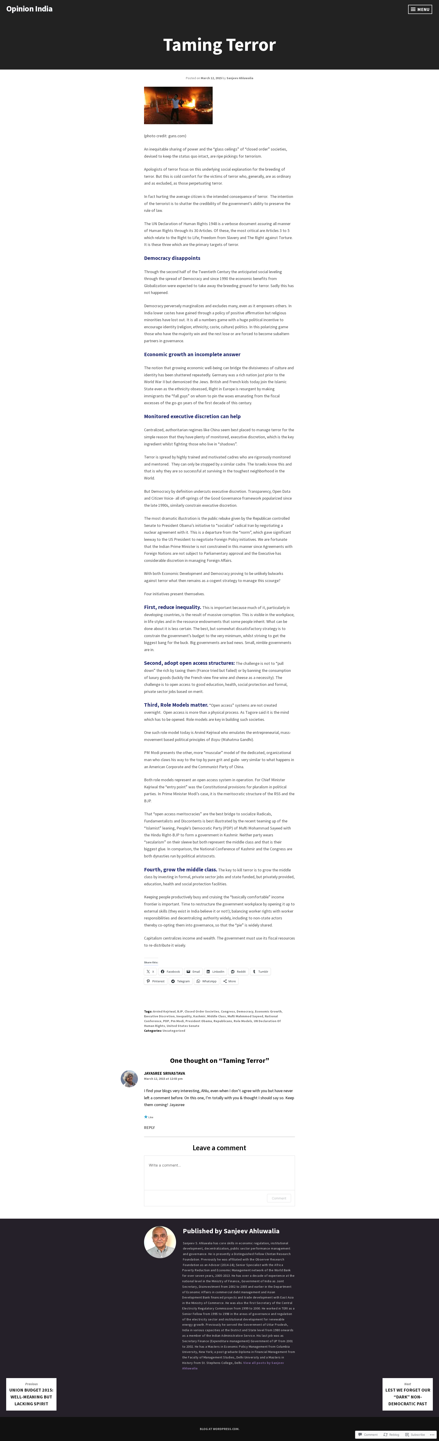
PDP (166, 1021)
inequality (184, 1016)
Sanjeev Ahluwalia (240, 78)
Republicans (223, 1021)
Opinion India (29, 8)
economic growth (268, 1011)
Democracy (245, 1011)
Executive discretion (159, 1016)
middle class (216, 1016)
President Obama (198, 1021)
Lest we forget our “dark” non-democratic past (407, 1394)
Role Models (243, 1021)
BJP (180, 1011)
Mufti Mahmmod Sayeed (245, 1016)
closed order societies (202, 1011)
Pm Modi (177, 1021)
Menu (422, 9)
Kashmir (199, 1016)
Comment (279, 1198)
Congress (228, 1011)
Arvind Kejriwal (164, 1011)
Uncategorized (174, 1031)
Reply (149, 1127)
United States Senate (183, 1026)
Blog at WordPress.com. (219, 1429)
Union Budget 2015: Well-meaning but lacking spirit (31, 1394)
